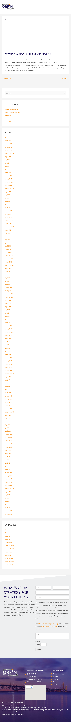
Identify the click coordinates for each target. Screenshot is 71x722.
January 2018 (8, 437)
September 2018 (9, 412)
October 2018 (8, 409)
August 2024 (8, 192)
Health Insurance (9, 546)
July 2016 (7, 495)
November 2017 (9, 444)
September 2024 (9, 188)
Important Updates (10, 549)
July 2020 (7, 342)
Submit (39, 649)
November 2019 (9, 367)
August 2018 (8, 415)
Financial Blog (8, 542)
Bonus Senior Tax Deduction (12, 112)
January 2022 (8, 291)
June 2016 (7, 498)
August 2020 (8, 338)
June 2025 (7, 163)
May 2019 (7, 386)
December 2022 (9, 255)
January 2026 (8, 147)
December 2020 (9, 332)
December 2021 (9, 294)
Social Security (9, 558)
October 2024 (8, 185)
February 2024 (8, 211)
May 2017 (7, 463)
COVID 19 (7, 539)
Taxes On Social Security (11, 109)
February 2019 (8, 396)
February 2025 (8, 176)
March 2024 (8, 208)
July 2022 (7, 271)
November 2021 (9, 297)
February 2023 (8, 249)
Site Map (53, 688)
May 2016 (7, 501)
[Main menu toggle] (67, 7)
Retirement (8, 555)
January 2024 (8, 214)
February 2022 (8, 287)
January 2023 (8, 252)
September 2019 (9, 374)
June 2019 (7, 383)
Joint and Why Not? (10, 122)
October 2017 (8, 447)
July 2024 (7, 195)
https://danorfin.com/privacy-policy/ (48, 624)
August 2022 (8, 268)
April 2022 (7, 281)
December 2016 (9, 479)
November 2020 (9, 335)
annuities (7, 536)
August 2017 (8, 453)
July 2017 (7, 457)
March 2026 (8, 141)
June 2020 (7, 345)
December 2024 (9, 182)
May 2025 (7, 166)
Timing (6, 119)
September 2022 (9, 265)
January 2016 (8, 514)
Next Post (65, 78)
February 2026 (8, 144)
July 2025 (7, 160)
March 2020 (8, 354)
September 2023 (9, 227)
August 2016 (8, 492)
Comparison (8, 115)
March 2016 (8, 508)
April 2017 (7, 466)
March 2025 (8, 172)
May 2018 (7, 425)
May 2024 (7, 201)
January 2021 (8, 329)
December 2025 (9, 150)
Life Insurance (8, 552)
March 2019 (8, 393)
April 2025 (7, 169)
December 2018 (9, 402)
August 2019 (8, 377)
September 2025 (9, 153)
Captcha (38, 641)
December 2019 (9, 364)
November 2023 (9, 220)
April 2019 (7, 389)
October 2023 (8, 223)
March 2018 (8, 431)
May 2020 (7, 348)
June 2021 (7, 313)
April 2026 (7, 137)
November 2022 (9, 259)
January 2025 (8, 179)
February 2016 (8, 511)
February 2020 (8, 358)
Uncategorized (9, 565)
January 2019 (8, 399)
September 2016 (9, 488)
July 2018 (7, 418)
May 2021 (7, 316)
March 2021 (8, 323)
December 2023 (9, 217)
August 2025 (8, 157)
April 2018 (7, 428)
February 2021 (8, 326)
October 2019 (8, 370)
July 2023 (7, 233)
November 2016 (9, 482)
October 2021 (8, 300)
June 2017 (7, 460)
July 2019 (7, 380)
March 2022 (8, 284)
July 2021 (7, 310)
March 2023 (8, 246)
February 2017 (8, 472)
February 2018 (8, 434)
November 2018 (9, 405)
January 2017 (8, 476)
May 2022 (7, 278)
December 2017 (9, 441)
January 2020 (8, 361)
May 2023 (7, 239)
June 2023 (7, 236)
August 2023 (8, 230)
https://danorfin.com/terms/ (49, 626)
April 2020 (7, 351)
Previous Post (6, 78)
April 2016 (7, 504)
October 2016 (8, 485)
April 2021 (7, 319)
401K (6, 530)
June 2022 (7, 275)
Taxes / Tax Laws (9, 561)
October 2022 (8, 262)
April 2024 (7, 204)
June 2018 (7, 421)
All (5, 533)
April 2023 (7, 243)
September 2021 (9, 303)
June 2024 (7, 198)
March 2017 (8, 469)
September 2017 (9, 450)
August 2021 (8, 307)
